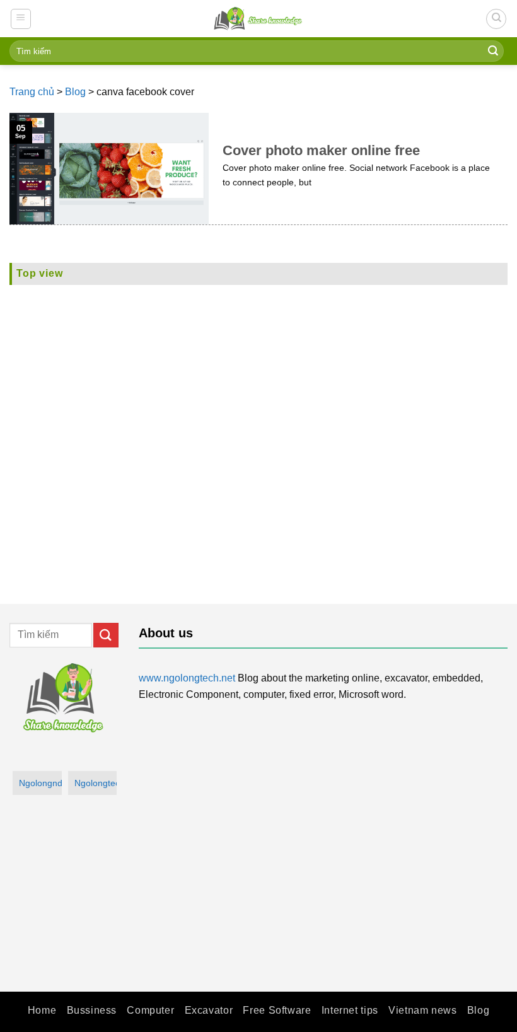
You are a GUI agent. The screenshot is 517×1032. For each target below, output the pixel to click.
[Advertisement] (258, 427)
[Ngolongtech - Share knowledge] (258, 18)
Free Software (277, 1010)
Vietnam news (422, 1010)
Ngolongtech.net (95, 783)
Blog (75, 91)
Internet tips (350, 1010)
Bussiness (92, 1010)
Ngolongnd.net (40, 783)
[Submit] (493, 51)
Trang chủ (31, 91)
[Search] (496, 19)
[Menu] (21, 19)
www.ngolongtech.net (187, 678)
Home (42, 1010)
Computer (150, 1010)
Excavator (209, 1010)
